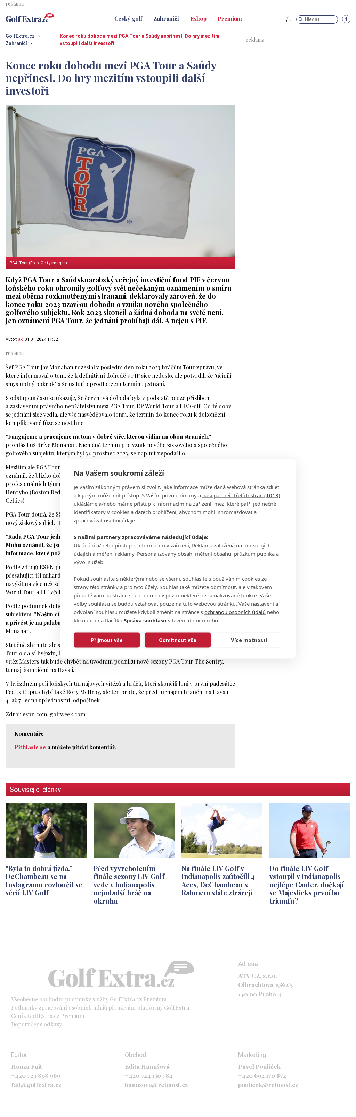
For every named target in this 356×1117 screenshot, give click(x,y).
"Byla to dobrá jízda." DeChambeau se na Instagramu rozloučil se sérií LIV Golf (44, 880)
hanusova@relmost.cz (156, 1085)
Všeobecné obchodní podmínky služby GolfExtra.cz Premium (89, 999)
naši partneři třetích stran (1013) (241, 495)
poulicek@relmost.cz (268, 1085)
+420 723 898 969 (35, 1075)
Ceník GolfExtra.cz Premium (47, 1016)
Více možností (249, 640)
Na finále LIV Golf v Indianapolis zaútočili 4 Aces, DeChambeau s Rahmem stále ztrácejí (218, 880)
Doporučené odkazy (36, 1024)
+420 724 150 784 (149, 1075)
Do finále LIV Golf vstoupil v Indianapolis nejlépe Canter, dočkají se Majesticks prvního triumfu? (306, 884)
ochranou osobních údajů (235, 611)
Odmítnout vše (177, 640)
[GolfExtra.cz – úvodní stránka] (30, 17)
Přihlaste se (30, 747)
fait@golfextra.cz (36, 1085)
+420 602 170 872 (262, 1075)
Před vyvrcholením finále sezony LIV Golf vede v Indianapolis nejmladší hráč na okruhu (129, 884)
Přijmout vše (107, 640)
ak (20, 339)
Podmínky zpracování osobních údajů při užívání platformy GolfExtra (100, 1007)
